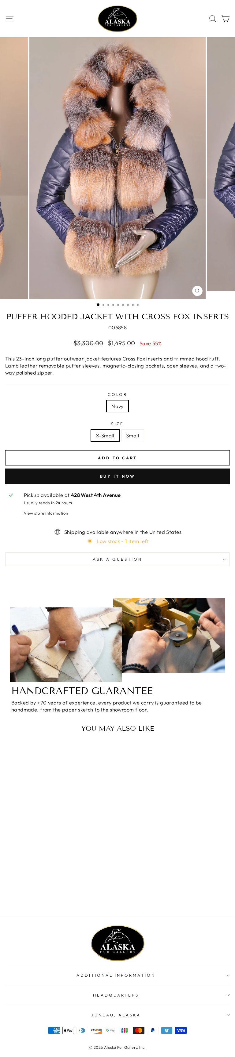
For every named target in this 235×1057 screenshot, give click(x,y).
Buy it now (117, 476)
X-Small (105, 435)
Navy (117, 406)
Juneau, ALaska (116, 1014)
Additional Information (115, 975)
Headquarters (116, 995)
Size (117, 423)
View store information (46, 513)
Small (132, 435)
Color (118, 394)
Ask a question (117, 559)
